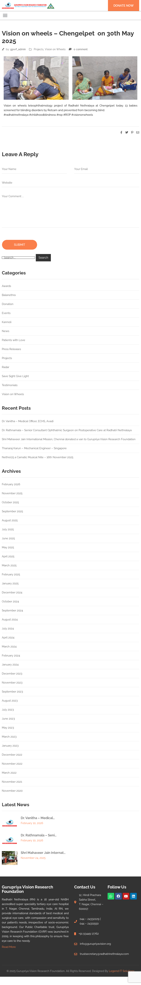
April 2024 (8, 637)
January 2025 (10, 583)
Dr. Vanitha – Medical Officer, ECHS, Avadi (27, 421)
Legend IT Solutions (121, 971)
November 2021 (12, 781)
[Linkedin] (133, 896)
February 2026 (11, 484)
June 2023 (8, 718)
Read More (9, 947)
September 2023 (12, 691)
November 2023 (12, 682)
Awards (6, 286)
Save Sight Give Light (15, 376)
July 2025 (8, 529)
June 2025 (8, 538)
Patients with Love (13, 340)
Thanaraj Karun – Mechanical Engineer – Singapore (34, 448)
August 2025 (10, 520)
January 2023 (10, 745)
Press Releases (11, 349)
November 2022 (12, 763)
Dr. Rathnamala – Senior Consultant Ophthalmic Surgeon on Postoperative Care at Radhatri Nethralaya (67, 430)
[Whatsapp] (111, 896)
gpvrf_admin (18, 49)
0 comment (81, 49)
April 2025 (8, 556)
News (5, 331)
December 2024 (12, 592)
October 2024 (10, 601)
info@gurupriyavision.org (95, 943)
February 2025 (11, 574)
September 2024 (12, 610)
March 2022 (9, 772)
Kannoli (6, 322)
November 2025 (12, 493)
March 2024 (9, 646)
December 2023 (12, 673)
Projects (39, 49)
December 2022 (12, 754)
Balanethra (9, 295)
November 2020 (12, 790)
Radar (5, 367)
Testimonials (9, 385)
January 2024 (10, 664)
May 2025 (8, 547)
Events (6, 313)
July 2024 (8, 628)
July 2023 (8, 709)
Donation (7, 304)
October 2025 (10, 502)
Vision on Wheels (55, 49)
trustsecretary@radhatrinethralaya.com (104, 954)
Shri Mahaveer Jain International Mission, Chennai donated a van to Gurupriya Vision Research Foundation (68, 439)
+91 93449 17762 (89, 933)
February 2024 (11, 655)
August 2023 (10, 700)
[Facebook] (118, 896)
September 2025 (12, 511)
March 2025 (9, 565)
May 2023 (8, 727)
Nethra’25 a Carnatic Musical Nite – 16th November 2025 (37, 457)
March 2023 (9, 736)
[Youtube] (126, 896)
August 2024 (10, 619)
